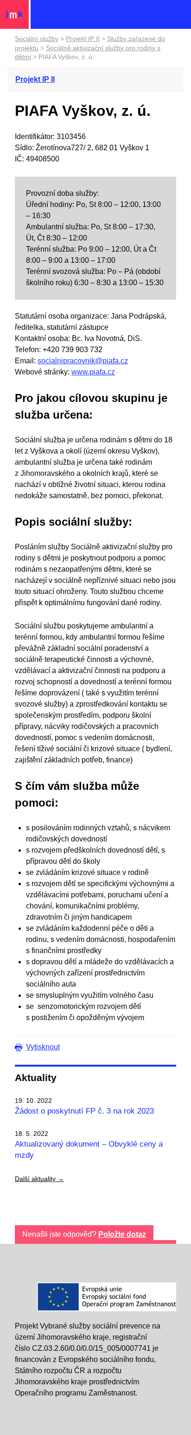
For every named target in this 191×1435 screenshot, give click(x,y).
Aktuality (36, 1077)
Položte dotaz (122, 1234)
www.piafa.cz (93, 372)
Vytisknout (43, 1047)
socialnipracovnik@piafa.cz (83, 361)
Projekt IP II (83, 38)
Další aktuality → (39, 1178)
